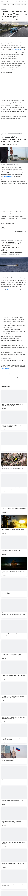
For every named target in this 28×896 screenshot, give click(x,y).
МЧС (8, 289)
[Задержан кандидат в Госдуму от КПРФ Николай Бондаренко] (14, 420)
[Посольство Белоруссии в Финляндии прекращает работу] (14, 629)
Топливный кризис (21, 4)
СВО (13, 4)
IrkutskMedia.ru (11, 240)
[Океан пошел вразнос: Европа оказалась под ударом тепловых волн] (14, 671)
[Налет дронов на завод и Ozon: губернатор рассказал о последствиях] (14, 483)
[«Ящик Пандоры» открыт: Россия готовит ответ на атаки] (14, 587)
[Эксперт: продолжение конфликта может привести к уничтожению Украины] (14, 775)
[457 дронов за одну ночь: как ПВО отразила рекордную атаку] (14, 525)
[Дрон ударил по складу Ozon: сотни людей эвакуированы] (14, 879)
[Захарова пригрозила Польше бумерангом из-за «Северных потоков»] (14, 754)
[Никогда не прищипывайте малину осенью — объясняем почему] (14, 733)
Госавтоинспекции (7, 176)
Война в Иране (5, 4)
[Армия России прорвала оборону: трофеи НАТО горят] (14, 567)
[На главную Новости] (8, 1)
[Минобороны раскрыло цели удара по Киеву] (14, 859)
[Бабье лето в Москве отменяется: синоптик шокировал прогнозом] (14, 713)
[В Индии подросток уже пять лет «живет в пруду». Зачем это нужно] (14, 692)
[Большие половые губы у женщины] (14, 546)
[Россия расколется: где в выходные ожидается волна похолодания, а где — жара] (14, 608)
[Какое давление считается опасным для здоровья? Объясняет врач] (14, 796)
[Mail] (4, 1)
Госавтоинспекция (16, 49)
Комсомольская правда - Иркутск (16, 7)
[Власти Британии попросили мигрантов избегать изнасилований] (14, 817)
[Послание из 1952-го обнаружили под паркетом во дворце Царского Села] (14, 650)
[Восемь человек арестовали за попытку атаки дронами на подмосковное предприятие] (14, 462)
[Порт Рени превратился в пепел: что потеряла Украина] (14, 504)
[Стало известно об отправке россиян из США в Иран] (14, 838)
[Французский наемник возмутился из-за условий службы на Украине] (14, 400)
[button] (14, 30)
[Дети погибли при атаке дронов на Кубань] (14, 441)
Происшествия (4, 9)
